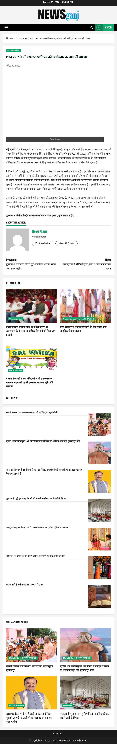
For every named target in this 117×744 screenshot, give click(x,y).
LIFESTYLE (67, 705)
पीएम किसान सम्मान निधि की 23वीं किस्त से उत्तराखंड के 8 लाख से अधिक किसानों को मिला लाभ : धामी (31, 330)
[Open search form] (91, 27)
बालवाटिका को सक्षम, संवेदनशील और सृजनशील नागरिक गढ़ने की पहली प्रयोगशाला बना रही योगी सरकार (29, 382)
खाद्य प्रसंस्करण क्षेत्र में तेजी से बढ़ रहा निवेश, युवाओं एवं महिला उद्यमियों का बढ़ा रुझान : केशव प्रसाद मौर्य (29, 717)
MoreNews (65, 740)
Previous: (31, 264)
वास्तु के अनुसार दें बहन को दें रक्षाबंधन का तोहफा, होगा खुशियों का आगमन (37, 527)
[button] (6, 27)
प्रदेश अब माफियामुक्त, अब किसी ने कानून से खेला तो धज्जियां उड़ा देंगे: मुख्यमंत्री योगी (43, 441)
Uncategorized (13, 50)
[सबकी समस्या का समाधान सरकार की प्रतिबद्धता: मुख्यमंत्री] (99, 424)
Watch (108, 27)
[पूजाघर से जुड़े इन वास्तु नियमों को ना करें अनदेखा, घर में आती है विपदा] (99, 510)
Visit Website (42, 243)
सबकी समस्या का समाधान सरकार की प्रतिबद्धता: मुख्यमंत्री (32, 412)
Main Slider (14, 658)
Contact (57, 733)
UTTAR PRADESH (86, 319)
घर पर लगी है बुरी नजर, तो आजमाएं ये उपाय (24, 584)
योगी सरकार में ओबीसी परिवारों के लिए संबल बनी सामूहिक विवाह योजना (83, 329)
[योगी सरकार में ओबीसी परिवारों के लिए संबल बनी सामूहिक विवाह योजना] (85, 306)
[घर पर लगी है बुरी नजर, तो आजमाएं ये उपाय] (99, 596)
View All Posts (66, 243)
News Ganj (39, 231)
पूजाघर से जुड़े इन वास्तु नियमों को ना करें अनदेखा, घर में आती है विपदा (36, 498)
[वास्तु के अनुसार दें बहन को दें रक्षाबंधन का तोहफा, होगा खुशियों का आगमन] (99, 539)
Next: (87, 264)
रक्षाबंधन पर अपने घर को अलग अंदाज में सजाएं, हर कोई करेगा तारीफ (35, 555)
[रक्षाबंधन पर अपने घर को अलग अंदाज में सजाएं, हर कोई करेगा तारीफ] (99, 567)
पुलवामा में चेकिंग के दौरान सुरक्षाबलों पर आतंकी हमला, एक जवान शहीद (40, 215)
